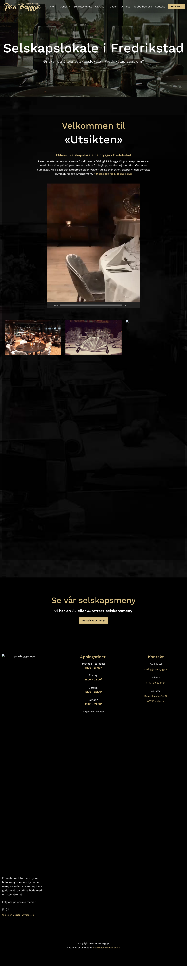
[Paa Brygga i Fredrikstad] (22, 6)
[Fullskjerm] (136, 305)
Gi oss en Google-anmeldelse (18, 915)
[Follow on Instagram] (7, 910)
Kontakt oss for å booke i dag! (113, 173)
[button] (93, 246)
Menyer (64, 6)
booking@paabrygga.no (156, 669)
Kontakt (160, 6)
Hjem (53, 6)
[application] (93, 246)
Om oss (125, 6)
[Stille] (131, 305)
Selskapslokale (83, 6)
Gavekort (100, 6)
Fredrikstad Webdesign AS (106, 947)
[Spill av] (50, 305)
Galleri (114, 6)
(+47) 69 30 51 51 (155, 682)
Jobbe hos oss (143, 6)
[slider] (91, 305)
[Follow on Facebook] (3, 910)
